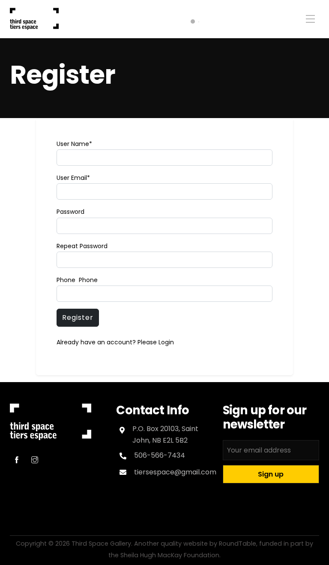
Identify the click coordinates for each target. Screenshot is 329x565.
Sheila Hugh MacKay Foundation (169, 555)
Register (62, 75)
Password (70, 211)
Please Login (156, 342)
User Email (73, 177)
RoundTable (237, 543)
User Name (74, 144)
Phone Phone (77, 280)
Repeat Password (82, 246)
